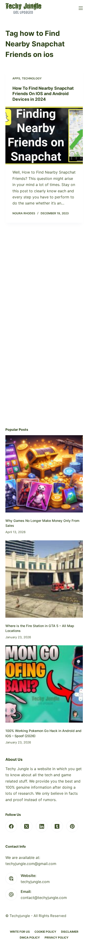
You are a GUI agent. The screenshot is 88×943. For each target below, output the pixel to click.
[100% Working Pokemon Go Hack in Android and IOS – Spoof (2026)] (44, 684)
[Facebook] (11, 826)
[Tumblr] (57, 826)
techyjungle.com (35, 881)
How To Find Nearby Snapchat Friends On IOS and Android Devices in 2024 (43, 94)
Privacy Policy (57, 937)
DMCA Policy (30, 937)
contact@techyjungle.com (44, 897)
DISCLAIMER (69, 931)
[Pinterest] (72, 826)
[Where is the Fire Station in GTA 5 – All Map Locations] (44, 579)
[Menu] (81, 8)
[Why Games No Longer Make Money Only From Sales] (44, 473)
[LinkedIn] (42, 826)
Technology (32, 78)
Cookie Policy (45, 931)
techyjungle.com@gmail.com (30, 863)
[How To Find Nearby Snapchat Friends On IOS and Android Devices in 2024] (44, 136)
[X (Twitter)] (26, 826)
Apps (16, 78)
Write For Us (20, 931)
